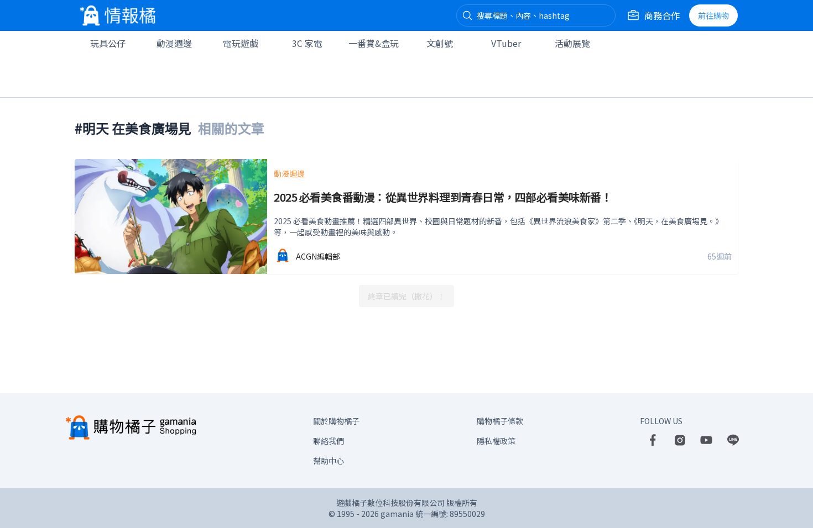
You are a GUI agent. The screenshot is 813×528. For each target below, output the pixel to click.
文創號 (439, 43)
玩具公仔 (108, 43)
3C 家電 (307, 43)
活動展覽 (572, 43)
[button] (467, 15)
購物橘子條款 (500, 420)
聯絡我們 (328, 440)
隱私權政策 (496, 440)
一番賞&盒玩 (373, 43)
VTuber (506, 43)
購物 (713, 15)
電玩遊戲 (240, 43)
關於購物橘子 (336, 420)
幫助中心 (328, 460)
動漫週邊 (174, 43)
